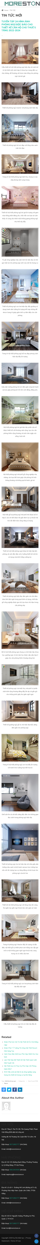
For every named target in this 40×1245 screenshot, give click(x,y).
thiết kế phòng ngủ (10, 1081)
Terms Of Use (16, 1241)
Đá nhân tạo (19, 1238)
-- (2, 35)
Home (6, 10)
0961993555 (14, 1170)
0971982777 (14, 1144)
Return (6, 1083)
